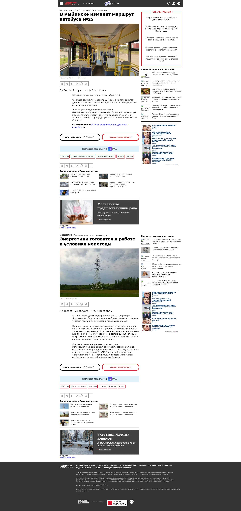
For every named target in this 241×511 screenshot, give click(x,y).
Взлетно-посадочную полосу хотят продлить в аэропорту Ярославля (161, 49)
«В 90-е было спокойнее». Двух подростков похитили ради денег (165, 74)
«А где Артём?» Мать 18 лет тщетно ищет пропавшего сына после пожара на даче (165, 83)
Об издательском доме (85, 465)
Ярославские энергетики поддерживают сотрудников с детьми (82, 422)
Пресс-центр (103, 465)
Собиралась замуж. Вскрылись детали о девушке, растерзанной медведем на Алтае (165, 283)
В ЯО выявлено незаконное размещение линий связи (81, 405)
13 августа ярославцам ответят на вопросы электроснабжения (123, 413)
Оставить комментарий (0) (120, 137)
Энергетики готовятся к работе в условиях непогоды (161, 19)
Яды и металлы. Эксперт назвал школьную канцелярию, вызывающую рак (164, 274)
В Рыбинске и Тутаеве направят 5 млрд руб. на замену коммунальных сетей (161, 59)
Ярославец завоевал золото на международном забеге (83, 413)
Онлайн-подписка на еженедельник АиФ (155, 465)
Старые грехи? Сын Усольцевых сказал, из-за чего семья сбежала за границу (166, 258)
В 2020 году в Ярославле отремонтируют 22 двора (80, 175)
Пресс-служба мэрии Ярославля (73, 78)
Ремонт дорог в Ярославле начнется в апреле (121, 175)
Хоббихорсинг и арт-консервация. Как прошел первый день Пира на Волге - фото (161, 29)
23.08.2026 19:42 (66, 235)
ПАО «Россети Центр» (68, 298)
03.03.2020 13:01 (66, 10)
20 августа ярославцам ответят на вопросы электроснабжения (123, 405)
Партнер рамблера (98, 501)
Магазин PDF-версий (128, 465)
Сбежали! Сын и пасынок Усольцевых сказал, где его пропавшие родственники (166, 266)
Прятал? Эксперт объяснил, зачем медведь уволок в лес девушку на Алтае (165, 116)
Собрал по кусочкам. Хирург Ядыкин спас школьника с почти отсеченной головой (166, 241)
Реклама (113, 465)
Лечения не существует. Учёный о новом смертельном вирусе (165, 248)
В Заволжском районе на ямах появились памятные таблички (83, 183)
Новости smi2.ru (68, 227)
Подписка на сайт (83, 468)
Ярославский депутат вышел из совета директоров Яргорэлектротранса (122, 184)
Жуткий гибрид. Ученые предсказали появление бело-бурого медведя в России (166, 99)
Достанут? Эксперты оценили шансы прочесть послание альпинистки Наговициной (166, 108)
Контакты (97, 468)
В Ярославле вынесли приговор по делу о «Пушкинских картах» (161, 39)
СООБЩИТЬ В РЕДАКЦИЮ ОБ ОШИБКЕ (117, 468)
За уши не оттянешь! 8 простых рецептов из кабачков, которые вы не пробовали (166, 91)
